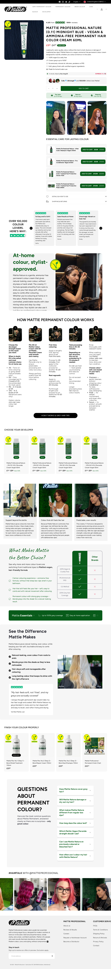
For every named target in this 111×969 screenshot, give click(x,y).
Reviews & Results (70, 930)
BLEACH (35, 11)
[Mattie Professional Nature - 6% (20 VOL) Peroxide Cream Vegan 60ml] (42, 454)
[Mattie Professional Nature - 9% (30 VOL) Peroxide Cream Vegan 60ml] (69, 454)
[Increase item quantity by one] (57, 88)
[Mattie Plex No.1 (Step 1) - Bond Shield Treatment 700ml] (16, 752)
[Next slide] (100, 228)
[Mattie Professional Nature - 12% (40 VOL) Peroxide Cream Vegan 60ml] (95, 454)
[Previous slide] (31, 228)
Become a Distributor (71, 942)
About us (66, 926)
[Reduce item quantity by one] (48, 88)
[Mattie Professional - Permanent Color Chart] (95, 751)
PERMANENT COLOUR (63, 6)
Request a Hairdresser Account (75, 938)
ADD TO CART (93, 150)
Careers (66, 934)
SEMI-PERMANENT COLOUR (42, 6)
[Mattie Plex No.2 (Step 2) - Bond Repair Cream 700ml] (42, 751)
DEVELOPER (46, 11)
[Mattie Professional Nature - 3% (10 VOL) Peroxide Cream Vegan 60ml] (16, 454)
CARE (91, 6)
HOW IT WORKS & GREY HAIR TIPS (55, 415)
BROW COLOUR (80, 6)
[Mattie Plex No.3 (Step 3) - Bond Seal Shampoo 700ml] (69, 751)
